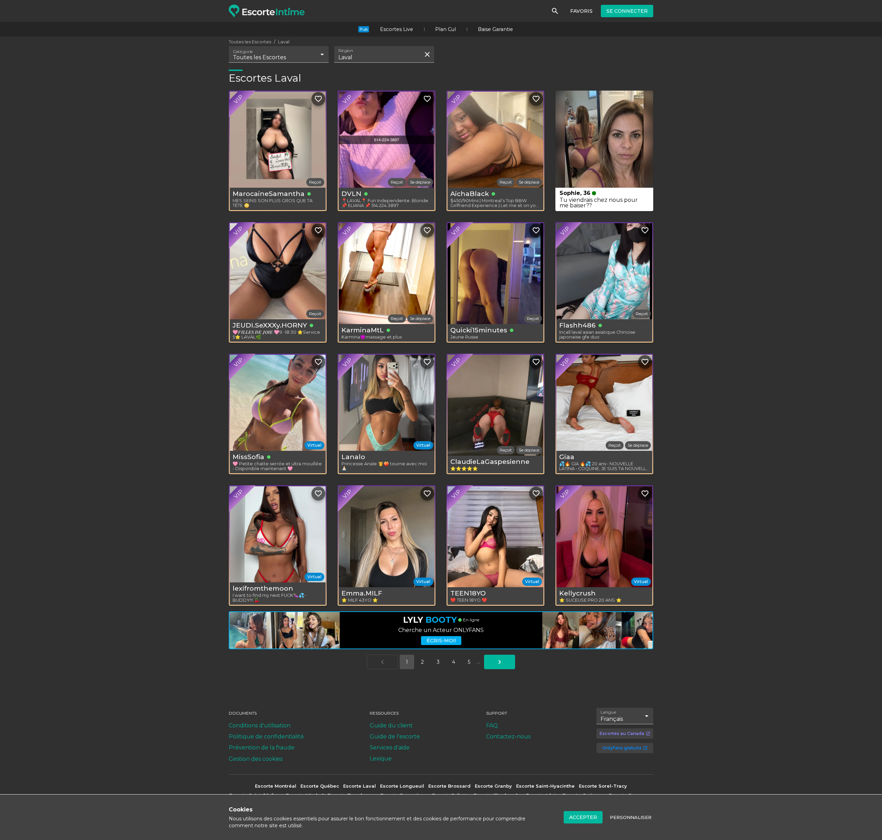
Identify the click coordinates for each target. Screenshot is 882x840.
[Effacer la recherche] (427, 54)
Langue (609, 712)
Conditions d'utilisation (259, 725)
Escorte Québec (319, 786)
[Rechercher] (555, 11)
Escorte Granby (493, 786)
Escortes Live (396, 29)
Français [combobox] (612, 719)
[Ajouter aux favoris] (318, 99)
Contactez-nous (508, 736)
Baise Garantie (495, 29)
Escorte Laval (359, 786)
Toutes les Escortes (250, 41)
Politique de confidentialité (266, 736)
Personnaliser (631, 817)
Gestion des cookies (256, 759)
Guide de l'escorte (395, 736)
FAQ (492, 725)
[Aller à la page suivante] (499, 662)
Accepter (583, 817)
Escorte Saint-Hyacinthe (545, 786)
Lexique (381, 758)
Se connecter (627, 11)
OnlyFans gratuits (622, 747)
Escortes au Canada (621, 733)
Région (345, 50)
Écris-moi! (441, 640)
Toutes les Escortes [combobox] (259, 57)
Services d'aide (390, 747)
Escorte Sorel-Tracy (603, 786)
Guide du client (391, 725)
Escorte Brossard (449, 786)
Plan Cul (445, 29)
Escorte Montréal (275, 786)
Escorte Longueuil (402, 786)
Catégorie (243, 51)
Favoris (581, 11)
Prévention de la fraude (262, 747)
